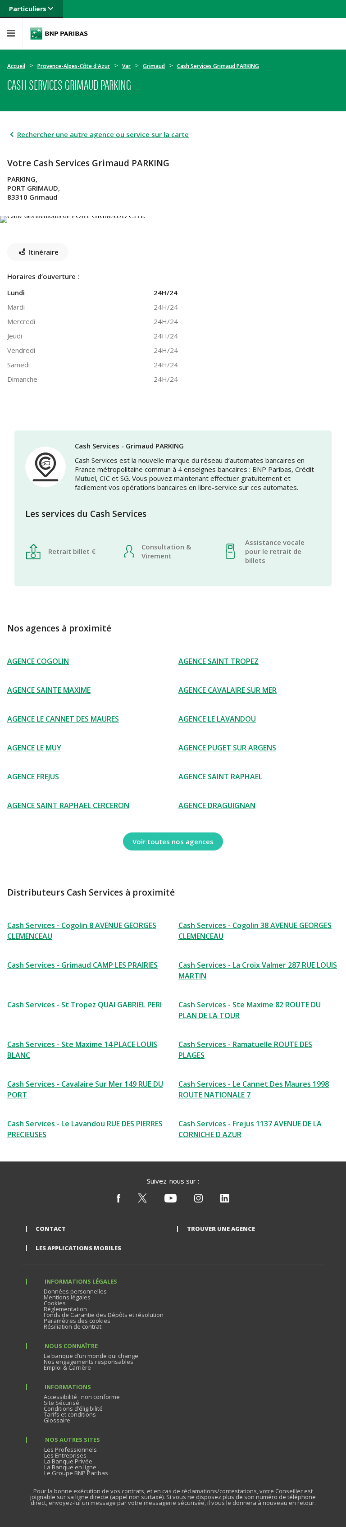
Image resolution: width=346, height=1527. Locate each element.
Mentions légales (67, 1297)
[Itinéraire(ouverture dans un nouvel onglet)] (173, 217)
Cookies (55, 1303)
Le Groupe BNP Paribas (76, 1473)
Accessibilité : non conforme (82, 1397)
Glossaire (57, 1420)
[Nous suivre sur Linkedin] (224, 1200)
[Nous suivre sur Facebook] (118, 1200)
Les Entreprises (65, 1455)
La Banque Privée (68, 1461)
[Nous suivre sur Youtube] (170, 1200)
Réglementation (65, 1309)
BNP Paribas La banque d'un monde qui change (59, 33)
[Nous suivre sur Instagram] (198, 1200)
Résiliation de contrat (72, 1326)
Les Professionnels (70, 1449)
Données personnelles (75, 1291)
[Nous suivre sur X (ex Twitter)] (142, 1200)
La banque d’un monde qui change (91, 1356)
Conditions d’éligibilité (73, 1408)
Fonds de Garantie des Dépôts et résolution (104, 1315)
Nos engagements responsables (88, 1362)
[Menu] (11, 33)
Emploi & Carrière (67, 1367)
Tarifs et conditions (70, 1414)
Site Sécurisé (61, 1403)
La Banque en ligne (70, 1467)
